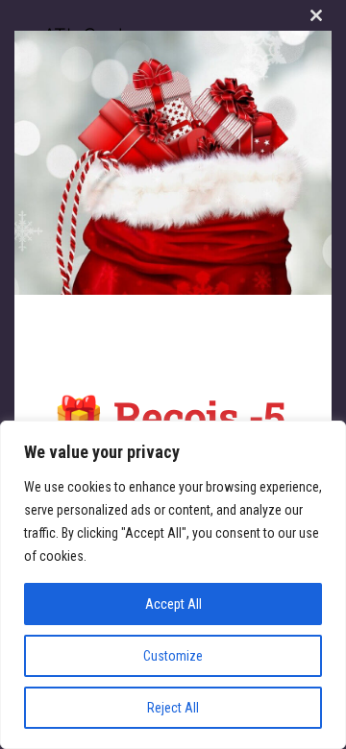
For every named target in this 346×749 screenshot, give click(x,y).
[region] (173, 585)
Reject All (173, 707)
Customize (173, 656)
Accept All (173, 604)
